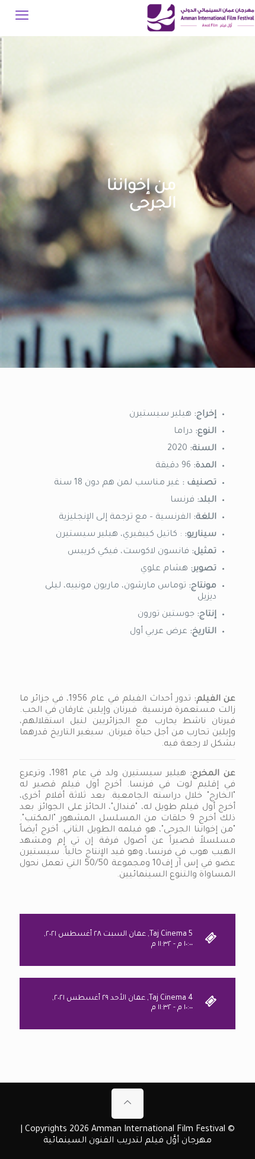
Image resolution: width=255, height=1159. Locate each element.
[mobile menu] (22, 18)
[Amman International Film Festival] (200, 18)
